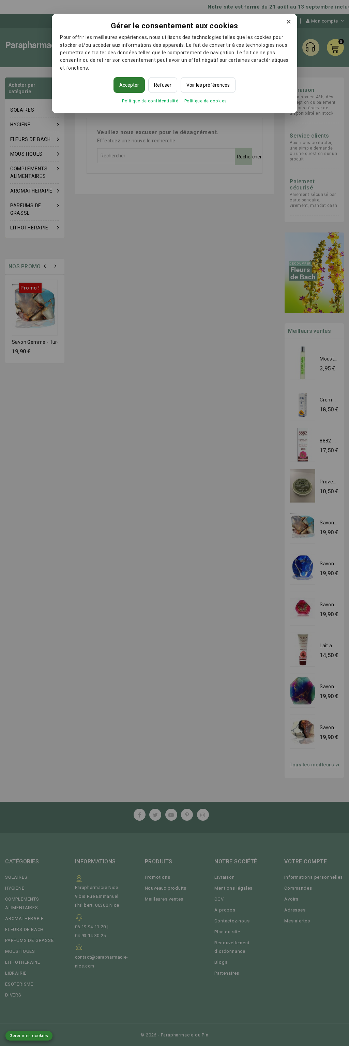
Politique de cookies (205, 100)
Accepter (129, 85)
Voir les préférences (208, 85)
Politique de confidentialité (150, 100)
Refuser (162, 85)
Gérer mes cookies (29, 1035)
